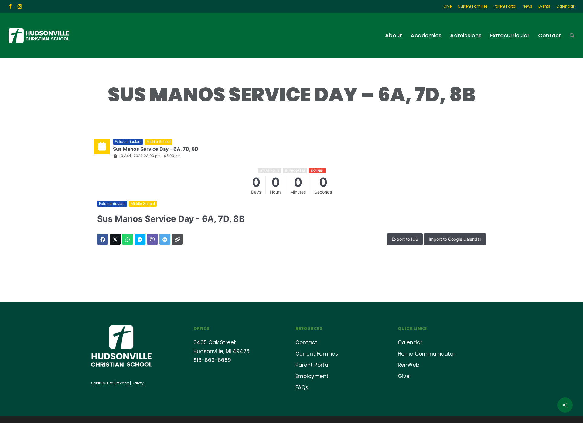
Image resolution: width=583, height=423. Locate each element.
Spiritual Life (102, 383)
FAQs (301, 387)
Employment (312, 376)
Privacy (122, 383)
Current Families (316, 353)
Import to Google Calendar (455, 239)
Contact (306, 342)
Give (404, 376)
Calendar (410, 342)
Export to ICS (405, 239)
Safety (138, 383)
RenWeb (408, 365)
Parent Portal (312, 365)
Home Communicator (426, 353)
